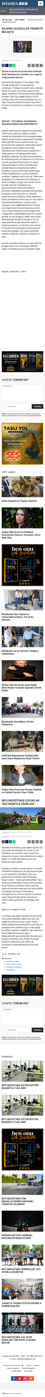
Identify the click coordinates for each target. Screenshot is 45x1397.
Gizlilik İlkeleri (16, 1371)
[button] (33, 65)
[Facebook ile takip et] (14, 1378)
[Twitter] (6, 65)
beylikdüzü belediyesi (14, 967)
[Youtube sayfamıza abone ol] (19, 1378)
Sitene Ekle (28, 1371)
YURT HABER (20, 20)
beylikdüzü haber (12, 961)
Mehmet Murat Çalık (13, 964)
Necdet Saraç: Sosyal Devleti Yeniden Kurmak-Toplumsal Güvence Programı (25, 10)
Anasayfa (8, 20)
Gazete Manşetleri (29, 1368)
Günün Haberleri (13, 1368)
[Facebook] (3, 65)
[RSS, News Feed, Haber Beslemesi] (31, 1378)
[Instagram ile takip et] (25, 1378)
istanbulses (10, 970)
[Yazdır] (29, 65)
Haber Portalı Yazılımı (13, 1393)
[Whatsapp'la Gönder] (13, 65)
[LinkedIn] (10, 65)
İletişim (36, 1366)
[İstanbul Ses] (15, 3)
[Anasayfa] (22, 1366)
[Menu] (41, 3)
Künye (29, 1366)
